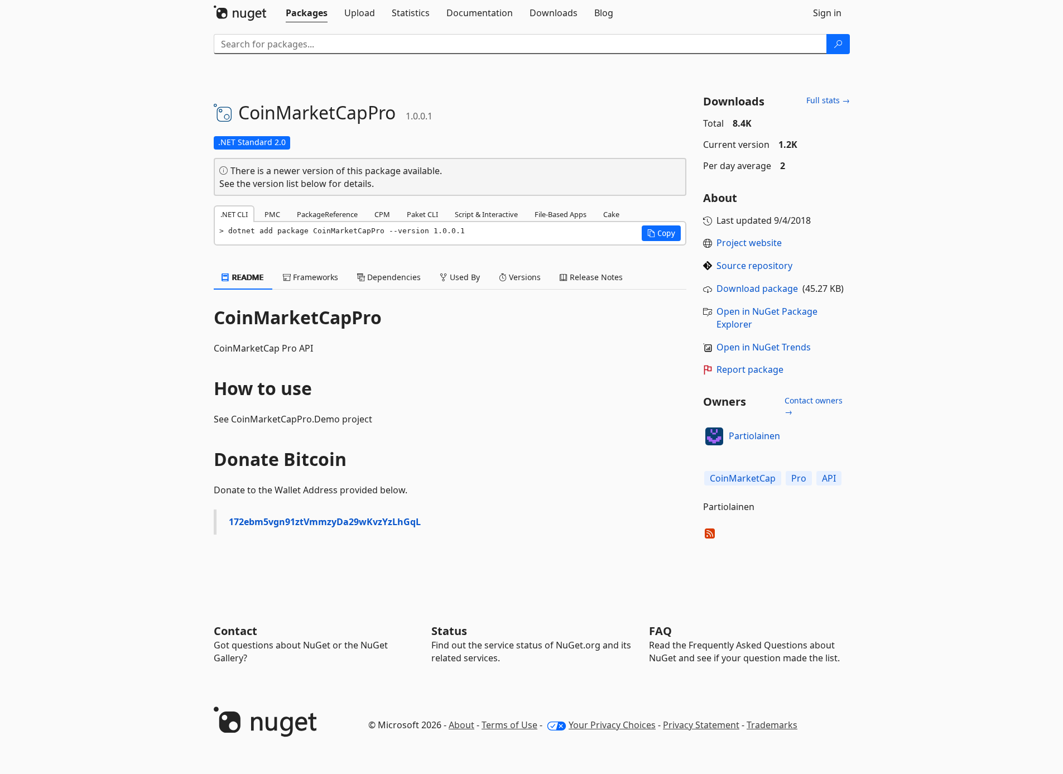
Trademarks (772, 725)
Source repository (754, 265)
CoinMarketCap (743, 478)
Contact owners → (814, 406)
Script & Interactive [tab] (486, 214)
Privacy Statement (701, 725)
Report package (749, 369)
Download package (757, 288)
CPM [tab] (382, 214)
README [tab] (247, 277)
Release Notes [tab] (595, 277)
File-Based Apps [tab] (560, 214)
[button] (661, 233)
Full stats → (828, 100)
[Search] (838, 44)
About (461, 725)
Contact (235, 630)
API (829, 478)
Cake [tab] (611, 214)
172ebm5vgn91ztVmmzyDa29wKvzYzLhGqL (325, 522)
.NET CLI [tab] (234, 214)
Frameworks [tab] (314, 277)
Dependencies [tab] (393, 277)
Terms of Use (509, 725)
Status (449, 630)
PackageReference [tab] (327, 214)
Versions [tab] (524, 277)
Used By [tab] (464, 277)
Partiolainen (754, 436)
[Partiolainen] (714, 436)
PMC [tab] (272, 214)
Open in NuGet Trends (763, 347)
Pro (798, 478)
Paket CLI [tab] (422, 214)
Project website (749, 243)
